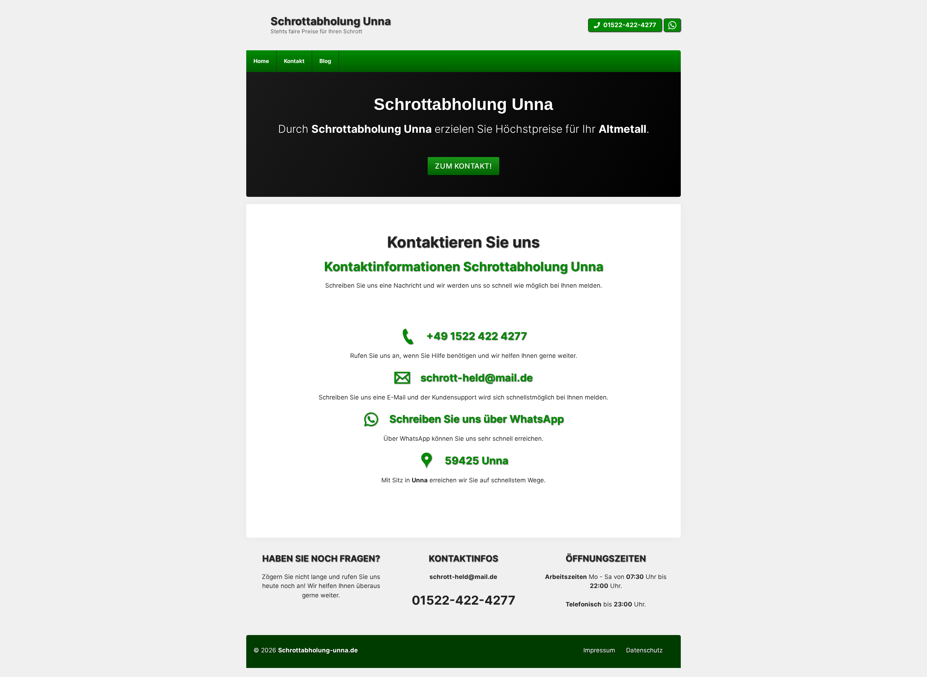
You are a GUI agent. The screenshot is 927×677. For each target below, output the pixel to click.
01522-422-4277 (463, 600)
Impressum (599, 650)
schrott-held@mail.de (476, 377)
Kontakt (294, 61)
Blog (325, 61)
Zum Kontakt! (463, 166)
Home (261, 61)
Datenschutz (644, 650)
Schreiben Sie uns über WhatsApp (476, 418)
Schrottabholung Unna (330, 20)
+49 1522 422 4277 (476, 336)
